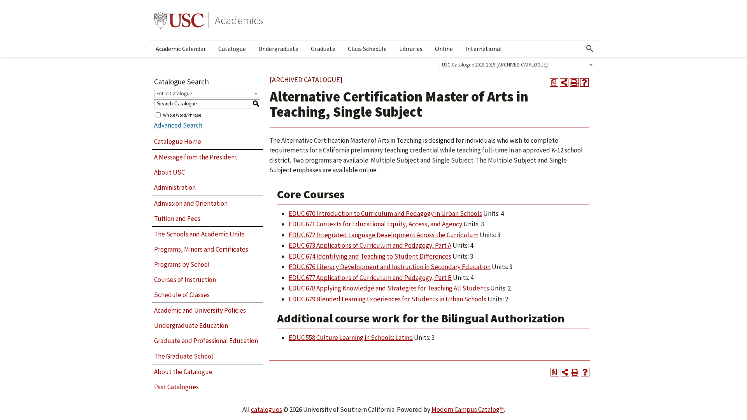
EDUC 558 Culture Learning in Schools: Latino (351, 337)
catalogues (266, 409)
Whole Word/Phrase (182, 114)
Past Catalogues (176, 387)
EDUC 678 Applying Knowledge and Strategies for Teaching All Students (389, 288)
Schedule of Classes (182, 294)
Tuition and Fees (177, 218)
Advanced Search (178, 125)
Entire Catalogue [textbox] (174, 93)
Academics (239, 20)
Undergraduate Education (191, 325)
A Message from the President (195, 157)
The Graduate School (183, 356)
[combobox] (517, 64)
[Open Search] (590, 48)
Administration (175, 187)
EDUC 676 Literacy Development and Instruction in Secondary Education (390, 266)
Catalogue (232, 48)
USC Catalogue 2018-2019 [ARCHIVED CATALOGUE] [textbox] (495, 64)
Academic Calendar (181, 48)
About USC (169, 172)
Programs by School (182, 264)
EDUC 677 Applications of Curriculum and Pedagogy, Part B (370, 277)
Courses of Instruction (185, 279)
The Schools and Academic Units (199, 234)
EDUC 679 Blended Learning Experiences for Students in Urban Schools (387, 299)
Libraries (411, 48)
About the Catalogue (183, 372)
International (483, 48)
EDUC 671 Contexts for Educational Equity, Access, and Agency (375, 224)
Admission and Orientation (191, 203)
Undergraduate (278, 48)
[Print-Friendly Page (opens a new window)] (574, 82)
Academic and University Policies (200, 310)
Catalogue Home (177, 141)
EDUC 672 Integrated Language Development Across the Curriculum (384, 235)
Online (444, 48)
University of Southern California (179, 20)
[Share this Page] (564, 82)
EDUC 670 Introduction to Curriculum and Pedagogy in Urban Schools (385, 213)
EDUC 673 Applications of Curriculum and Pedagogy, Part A (370, 245)
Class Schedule (367, 48)
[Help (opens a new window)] (584, 82)
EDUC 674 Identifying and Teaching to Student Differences (370, 256)
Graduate (323, 48)
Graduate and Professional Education (206, 340)
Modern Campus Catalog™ (467, 409)
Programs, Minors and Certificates (201, 249)
